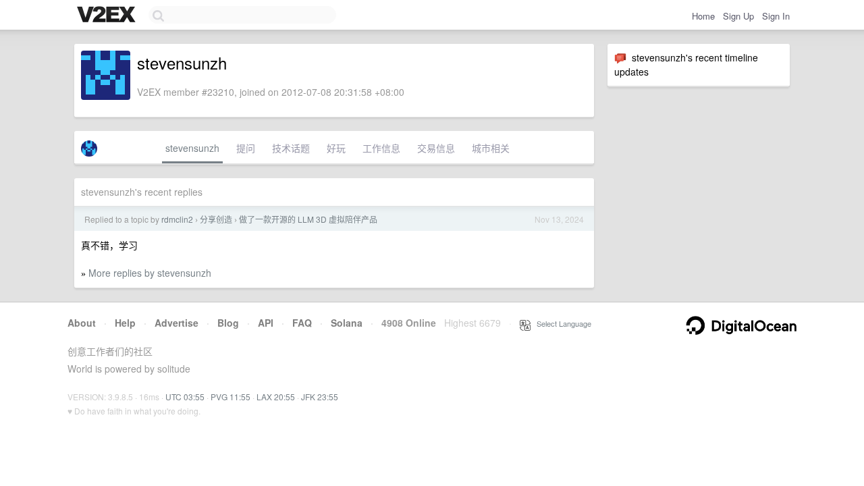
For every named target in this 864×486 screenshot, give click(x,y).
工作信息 (381, 148)
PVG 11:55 (230, 396)
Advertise (176, 322)
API (265, 322)
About (82, 322)
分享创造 (216, 219)
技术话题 (291, 148)
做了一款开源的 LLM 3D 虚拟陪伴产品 (308, 219)
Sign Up (738, 15)
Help (125, 322)
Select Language (561, 323)
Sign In (776, 15)
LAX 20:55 (275, 396)
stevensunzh (192, 148)
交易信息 (436, 148)
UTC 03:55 (185, 396)
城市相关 (491, 148)
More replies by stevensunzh (149, 272)
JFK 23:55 (319, 396)
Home (703, 15)
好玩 (336, 148)
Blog (228, 322)
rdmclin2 (177, 219)
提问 (245, 148)
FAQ (302, 322)
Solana (346, 322)
